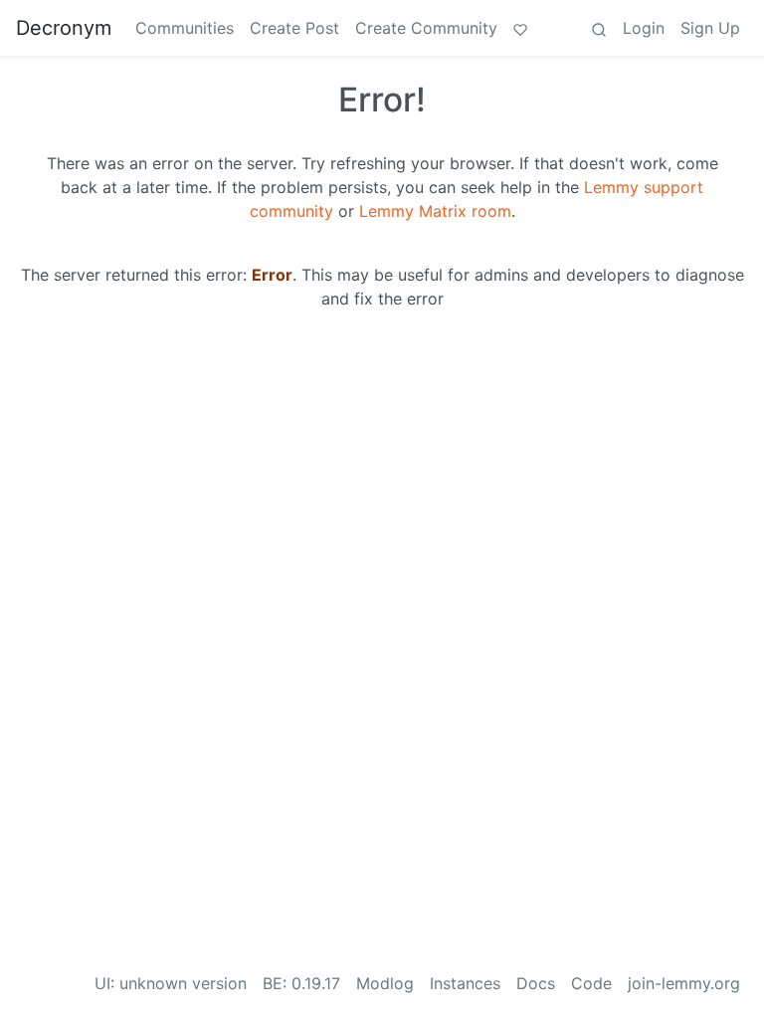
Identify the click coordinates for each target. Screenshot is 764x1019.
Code (591, 983)
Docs (535, 983)
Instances (465, 983)
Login (644, 28)
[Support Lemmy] (520, 28)
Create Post (294, 28)
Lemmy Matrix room (435, 211)
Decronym (63, 28)
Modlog (385, 983)
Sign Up (710, 28)
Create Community (426, 28)
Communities (184, 28)
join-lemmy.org (684, 983)
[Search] (599, 28)
